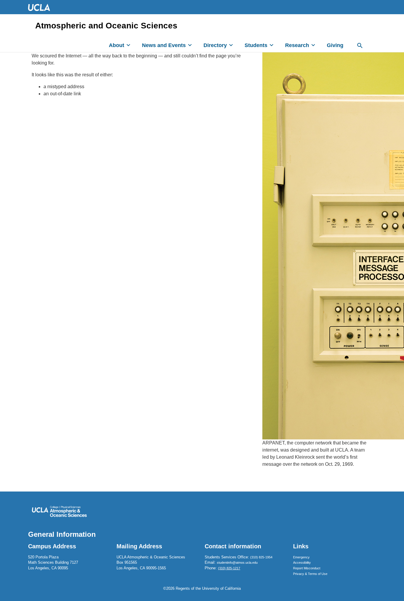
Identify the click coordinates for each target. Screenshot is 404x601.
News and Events (164, 45)
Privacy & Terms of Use (310, 574)
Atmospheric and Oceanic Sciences (106, 26)
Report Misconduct (306, 568)
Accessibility (302, 562)
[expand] (128, 45)
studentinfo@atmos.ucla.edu (237, 562)
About (116, 45)
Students (256, 45)
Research (297, 45)
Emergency (301, 557)
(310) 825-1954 (261, 557)
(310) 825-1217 (229, 568)
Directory (215, 45)
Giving (335, 45)
